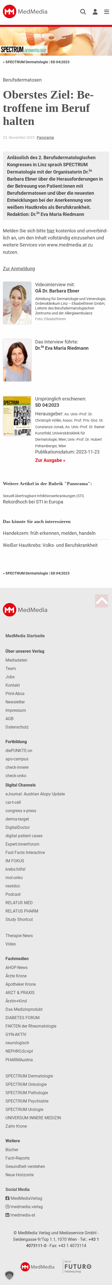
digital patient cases (23, 835)
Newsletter (15, 701)
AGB (9, 718)
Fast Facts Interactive (25, 852)
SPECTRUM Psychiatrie (26, 1101)
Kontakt (12, 685)
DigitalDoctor (17, 827)
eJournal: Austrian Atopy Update (35, 793)
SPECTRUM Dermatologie (29, 1076)
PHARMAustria (19, 1059)
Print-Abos (14, 693)
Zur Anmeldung (19, 268)
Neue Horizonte (19, 1174)
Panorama (45, 137)
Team (10, 668)
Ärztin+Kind (16, 1001)
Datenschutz (17, 727)
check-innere (16, 767)
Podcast (13, 894)
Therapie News (19, 935)
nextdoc (12, 886)
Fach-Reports (17, 1158)
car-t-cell (13, 802)
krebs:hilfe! (15, 869)
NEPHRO (19, 1051)
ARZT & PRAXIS (20, 992)
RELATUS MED (19, 902)
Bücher (11, 1149)
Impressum (15, 710)
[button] (9, 1275)
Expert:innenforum (22, 844)
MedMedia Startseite (25, 635)
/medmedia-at (22, 1215)
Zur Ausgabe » (50, 460)
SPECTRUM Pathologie (26, 1092)
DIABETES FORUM (22, 1017)
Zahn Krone (16, 1126)
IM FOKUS (14, 860)
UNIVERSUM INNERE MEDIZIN (33, 1117)
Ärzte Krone (16, 975)
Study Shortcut (19, 919)
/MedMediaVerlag (25, 1198)
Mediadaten (16, 660)
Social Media (17, 1189)
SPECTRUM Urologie (24, 1109)
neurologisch (17, 1042)
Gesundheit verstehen (25, 1166)
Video (10, 944)
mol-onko (14, 877)
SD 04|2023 (60, 62)
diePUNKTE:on (18, 750)
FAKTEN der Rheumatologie (30, 1026)
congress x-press (20, 810)
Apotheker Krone (20, 984)
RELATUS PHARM (21, 911)
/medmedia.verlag (26, 1206)
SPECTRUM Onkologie (26, 1084)
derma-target (17, 819)
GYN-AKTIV (15, 1034)
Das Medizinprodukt (23, 1009)
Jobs (10, 676)
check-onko (15, 775)
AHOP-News (16, 967)
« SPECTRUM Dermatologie (26, 62)
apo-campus (16, 758)
